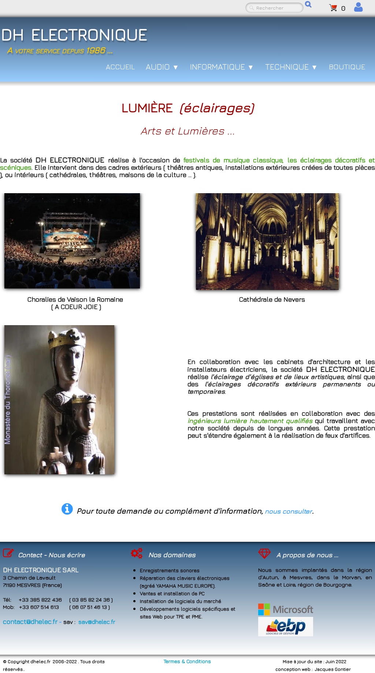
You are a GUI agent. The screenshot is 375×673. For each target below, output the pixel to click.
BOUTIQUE (347, 66)
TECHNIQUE (291, 66)
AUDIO (162, 66)
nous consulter (288, 511)
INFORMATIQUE (222, 66)
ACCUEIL (120, 66)
